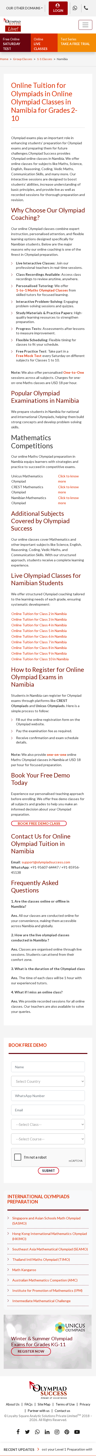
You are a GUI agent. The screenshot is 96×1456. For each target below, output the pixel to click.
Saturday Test (11, 44)
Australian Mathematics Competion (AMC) (45, 1280)
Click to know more (68, 478)
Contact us (62, 1411)
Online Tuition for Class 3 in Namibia (39, 619)
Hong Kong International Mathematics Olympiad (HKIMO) (49, 1236)
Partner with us (38, 1411)
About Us (12, 1404)
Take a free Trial (75, 41)
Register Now (31, 1351)
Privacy (85, 1404)
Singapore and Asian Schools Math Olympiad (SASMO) (46, 1220)
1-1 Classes (44, 59)
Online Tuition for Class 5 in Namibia (39, 631)
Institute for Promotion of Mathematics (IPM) (47, 1290)
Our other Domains (23, 8)
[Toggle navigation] (85, 25)
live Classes (41, 44)
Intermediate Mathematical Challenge (41, 1301)
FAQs (28, 1404)
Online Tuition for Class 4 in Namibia (39, 625)
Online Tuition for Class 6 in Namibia (39, 636)
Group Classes (22, 59)
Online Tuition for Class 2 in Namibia (39, 614)
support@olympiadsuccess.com (46, 862)
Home (4, 59)
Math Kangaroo (24, 1270)
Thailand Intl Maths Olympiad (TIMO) (41, 1259)
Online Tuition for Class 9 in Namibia (39, 653)
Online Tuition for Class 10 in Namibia (40, 659)
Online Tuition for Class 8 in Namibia (39, 648)
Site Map (44, 1404)
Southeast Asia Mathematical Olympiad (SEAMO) (50, 1249)
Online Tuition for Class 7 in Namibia (39, 642)
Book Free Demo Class (39, 823)
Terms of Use (65, 1404)
